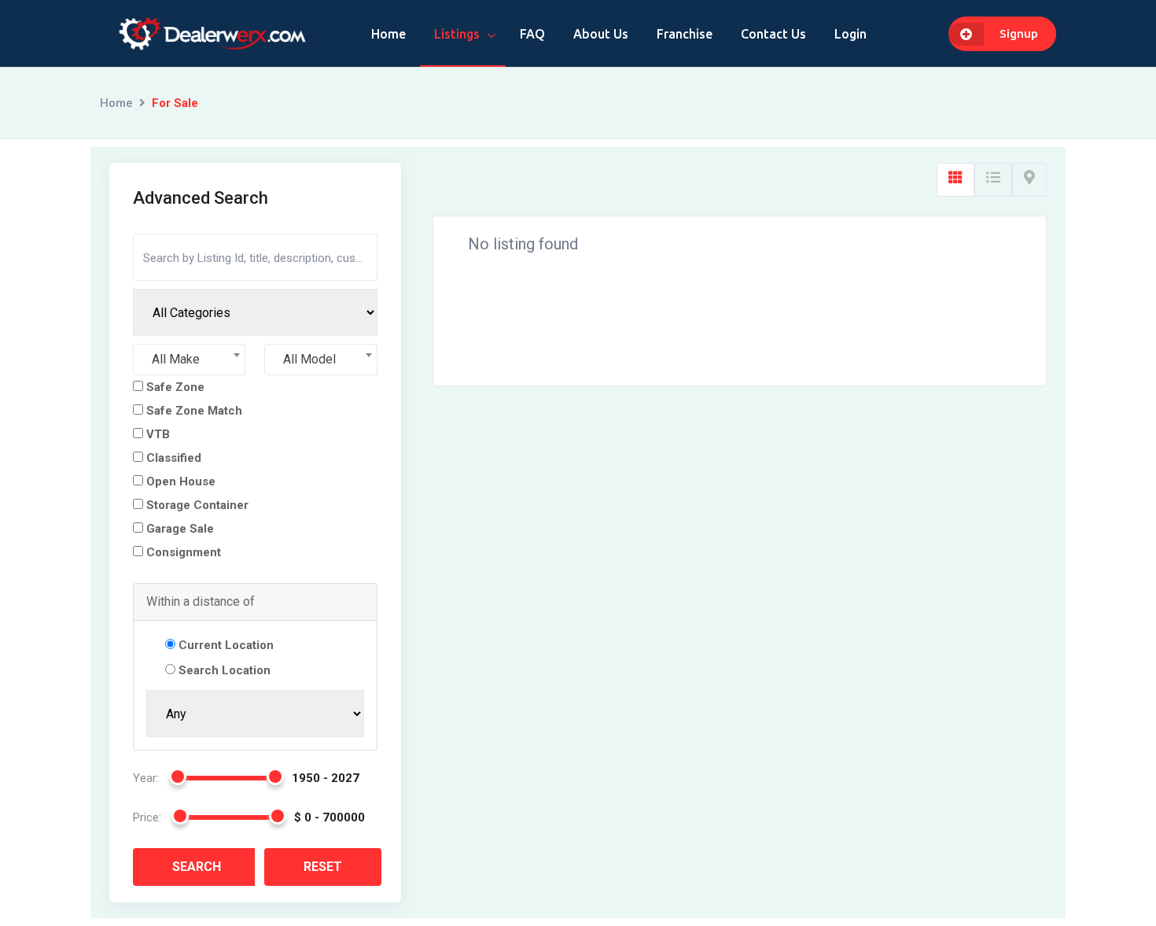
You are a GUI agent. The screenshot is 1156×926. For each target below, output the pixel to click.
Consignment (182, 552)
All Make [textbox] (176, 359)
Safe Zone (173, 387)
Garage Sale (178, 529)
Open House (179, 481)
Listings (457, 34)
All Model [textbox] (309, 359)
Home (388, 34)
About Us (600, 34)
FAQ (532, 34)
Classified (172, 458)
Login (850, 34)
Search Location (225, 670)
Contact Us (773, 34)
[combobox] (189, 359)
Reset (323, 866)
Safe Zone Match (192, 411)
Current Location (226, 645)
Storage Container (196, 505)
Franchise (684, 34)
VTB (156, 434)
